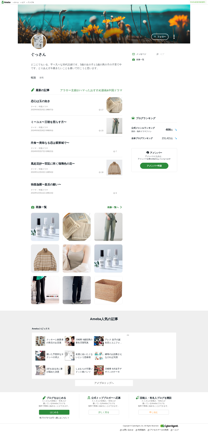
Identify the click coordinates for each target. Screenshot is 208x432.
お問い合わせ (127, 430)
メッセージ (141, 54)
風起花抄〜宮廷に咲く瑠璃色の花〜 (53, 163)
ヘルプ (176, 430)
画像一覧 (140, 59)
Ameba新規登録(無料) (197, 2)
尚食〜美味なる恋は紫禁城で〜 (50, 142)
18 (102, 172)
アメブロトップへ (104, 383)
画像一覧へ (113, 207)
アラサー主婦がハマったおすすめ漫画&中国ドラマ (91, 90)
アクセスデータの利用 (159, 430)
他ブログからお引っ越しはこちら (53, 418)
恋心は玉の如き (40, 101)
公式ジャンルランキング (143, 128)
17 (102, 110)
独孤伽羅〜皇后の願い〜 (46, 184)
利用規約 (141, 430)
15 (102, 131)
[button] (160, 37)
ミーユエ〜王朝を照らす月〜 (49, 121)
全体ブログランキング (142, 138)
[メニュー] (174, 37)
